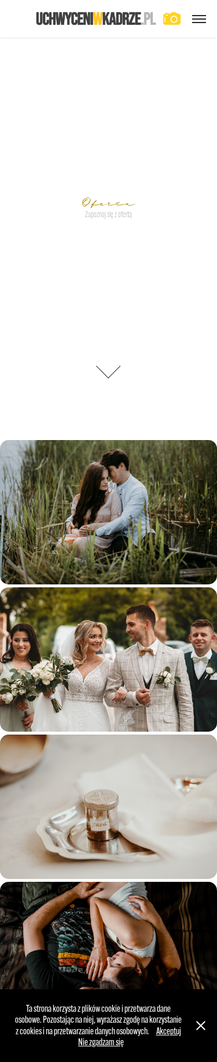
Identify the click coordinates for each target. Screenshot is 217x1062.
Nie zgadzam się (101, 1042)
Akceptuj (168, 1031)
